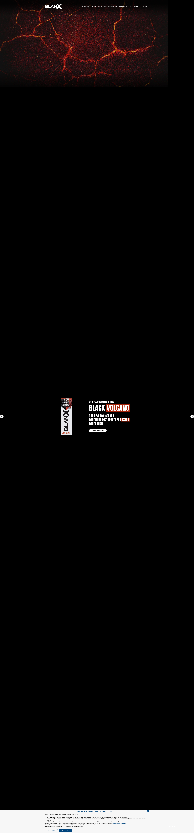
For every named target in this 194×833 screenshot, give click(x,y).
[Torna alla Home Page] (53, 6)
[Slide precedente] (2, 416)
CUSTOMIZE (51, 830)
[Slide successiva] (192, 416)
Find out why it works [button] (98, 430)
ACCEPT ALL (65, 830)
